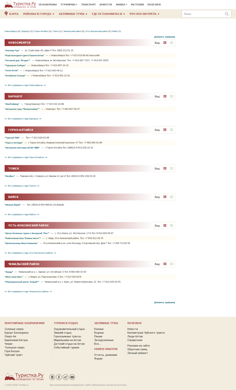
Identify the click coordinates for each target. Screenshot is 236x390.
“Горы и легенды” (14, 143)
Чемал (9, 343)
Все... (97, 343)
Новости (106, 4)
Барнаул (26, 31)
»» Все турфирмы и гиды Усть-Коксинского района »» (30, 253)
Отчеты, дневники (105, 355)
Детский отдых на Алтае (69, 343)
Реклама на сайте (138, 345)
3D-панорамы (48, 4)
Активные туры (71, 13)
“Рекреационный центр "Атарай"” (22, 282)
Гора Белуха (12, 351)
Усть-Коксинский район (96, 31)
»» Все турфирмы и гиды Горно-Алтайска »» (26, 157)
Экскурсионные (104, 340)
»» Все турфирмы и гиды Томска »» (22, 186)
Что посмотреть (143, 13)
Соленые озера (14, 329)
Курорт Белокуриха (16, 332)
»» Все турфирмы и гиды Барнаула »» (23, 119)
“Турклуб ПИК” (12, 138)
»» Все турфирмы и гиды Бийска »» (22, 214)
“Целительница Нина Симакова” (21, 243)
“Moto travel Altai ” (14, 277)
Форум (98, 358)
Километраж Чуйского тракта (146, 332)
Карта (14, 13)
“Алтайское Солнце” (15, 75)
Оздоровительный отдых (69, 329)
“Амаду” (9, 272)
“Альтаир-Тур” (12, 50)
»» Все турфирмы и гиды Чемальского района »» (28, 291)
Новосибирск (11, 31)
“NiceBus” (10, 176)
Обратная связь (137, 349)
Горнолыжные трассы (67, 336)
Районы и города (37, 13)
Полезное (154, 4)
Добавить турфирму (164, 37)
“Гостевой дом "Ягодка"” (17, 60)
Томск (56, 31)
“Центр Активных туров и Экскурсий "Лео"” (27, 233)
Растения (137, 4)
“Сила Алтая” (11, 70)
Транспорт (88, 4)
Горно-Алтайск (41, 31)
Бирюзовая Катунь (16, 340)
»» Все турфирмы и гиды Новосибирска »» (25, 85)
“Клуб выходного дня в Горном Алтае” (24, 55)
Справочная (134, 340)
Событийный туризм (66, 347)
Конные (99, 329)
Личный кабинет (137, 353)
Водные (99, 332)
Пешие (98, 336)
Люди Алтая (135, 336)
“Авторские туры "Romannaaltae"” (22, 109)
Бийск (115, 31)
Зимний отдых (63, 332)
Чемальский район (72, 31)
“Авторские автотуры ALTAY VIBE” (22, 148)
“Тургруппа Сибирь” (15, 65)
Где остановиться (107, 13)
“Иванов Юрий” (13, 205)
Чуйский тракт (14, 355)
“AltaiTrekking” (12, 104)
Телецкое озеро (15, 347)
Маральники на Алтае (67, 340)
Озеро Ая (10, 336)
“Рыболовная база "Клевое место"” (23, 238)
